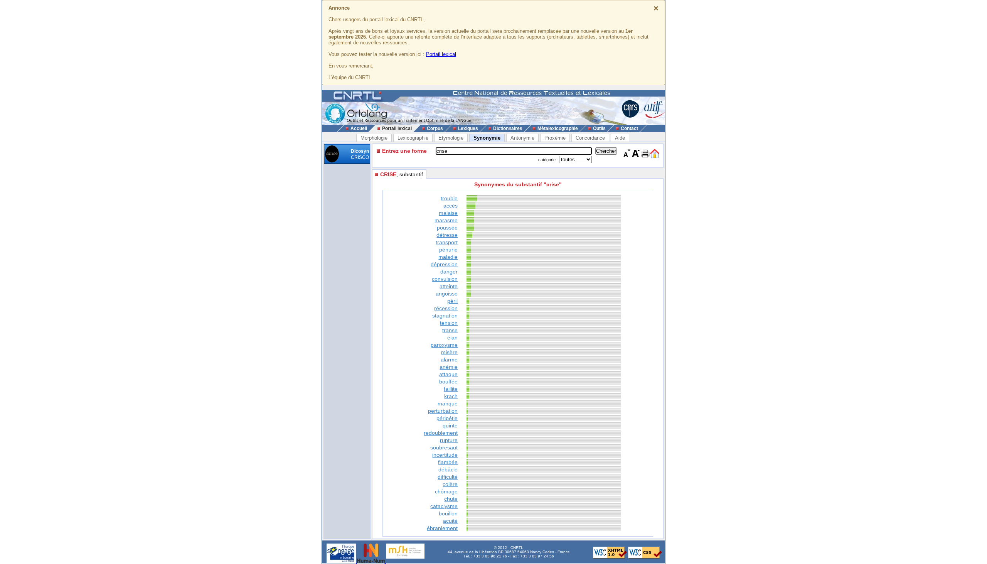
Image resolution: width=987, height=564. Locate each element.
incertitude (445, 455)
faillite (451, 389)
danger (449, 271)
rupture (449, 440)
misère (449, 352)
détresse (447, 235)
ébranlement (442, 528)
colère (450, 484)
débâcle (448, 469)
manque (448, 403)
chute (451, 499)
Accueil (358, 128)
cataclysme (444, 506)
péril (452, 301)
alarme (449, 359)
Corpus (435, 128)
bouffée (448, 381)
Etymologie (450, 138)
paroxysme (444, 345)
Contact (629, 128)
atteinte (449, 286)
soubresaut (444, 447)
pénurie (448, 250)
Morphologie (373, 138)
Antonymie (522, 138)
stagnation (445, 315)
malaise (448, 213)
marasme (446, 220)
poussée (447, 228)
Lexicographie (412, 138)
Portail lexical (441, 54)
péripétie (447, 418)
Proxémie (555, 138)
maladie (448, 257)
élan (452, 337)
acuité (450, 521)
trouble (449, 198)
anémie (449, 367)
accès (450, 206)
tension (449, 323)
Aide (620, 138)
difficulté (448, 477)
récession (446, 308)
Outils (599, 128)
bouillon (448, 513)
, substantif (401, 174)
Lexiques (468, 128)
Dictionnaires (507, 128)
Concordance (590, 138)
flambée (448, 462)
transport (447, 242)
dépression (444, 264)
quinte (450, 425)
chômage (446, 491)
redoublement (441, 433)
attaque (448, 374)
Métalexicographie (557, 128)
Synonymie (486, 138)
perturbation (443, 411)
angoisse (447, 293)
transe (450, 330)
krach (451, 396)
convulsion (445, 279)
